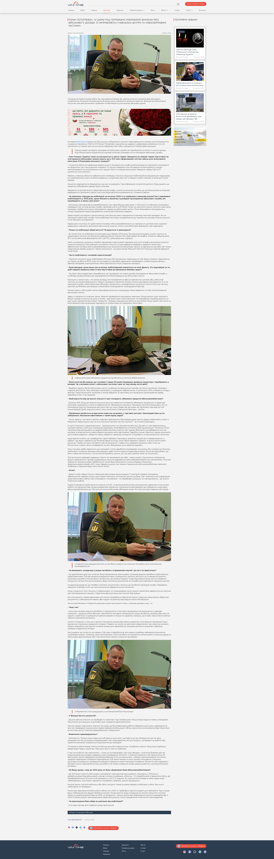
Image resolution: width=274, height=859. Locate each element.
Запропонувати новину (196, 4)
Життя (163, 10)
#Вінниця (89, 812)
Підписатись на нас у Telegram (105, 828)
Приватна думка (136, 10)
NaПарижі (81, 142)
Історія (176, 10)
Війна (82, 10)
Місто (153, 10)
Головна (71, 10)
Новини (94, 10)
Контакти (202, 10)
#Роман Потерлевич (77, 812)
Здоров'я (119, 10)
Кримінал (106, 10)
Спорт (188, 10)
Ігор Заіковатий (75, 820)
